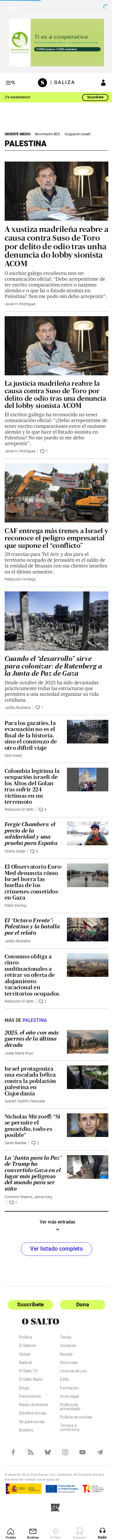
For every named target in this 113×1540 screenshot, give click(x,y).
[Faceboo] (13, 1461)
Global (24, 1363)
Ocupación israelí (77, 132)
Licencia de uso (71, 1380)
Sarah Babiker (16, 1151)
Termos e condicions (67, 1437)
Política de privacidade (68, 1416)
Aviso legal (67, 1405)
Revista (64, 1363)
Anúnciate (66, 1371)
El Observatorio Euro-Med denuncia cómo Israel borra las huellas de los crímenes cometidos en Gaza (31, 890)
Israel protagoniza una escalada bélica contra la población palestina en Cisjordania (30, 1089)
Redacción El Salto (19, 818)
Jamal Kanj (43, 1205)
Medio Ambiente (33, 1414)
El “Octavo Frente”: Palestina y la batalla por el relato (31, 935)
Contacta (65, 1355)
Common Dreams (18, 1205)
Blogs (24, 1397)
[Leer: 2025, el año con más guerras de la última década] (85, 1049)
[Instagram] (62, 1461)
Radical (25, 1371)
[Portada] (42, 80)
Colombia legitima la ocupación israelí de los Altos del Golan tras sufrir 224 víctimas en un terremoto (32, 794)
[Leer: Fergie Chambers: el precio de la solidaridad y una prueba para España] (84, 841)
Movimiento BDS (47, 132)
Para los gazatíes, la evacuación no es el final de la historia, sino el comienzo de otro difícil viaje (31, 743)
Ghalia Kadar (15, 860)
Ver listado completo (54, 1257)
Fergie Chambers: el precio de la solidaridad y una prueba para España (31, 842)
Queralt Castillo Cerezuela (25, 1109)
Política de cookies (74, 1426)
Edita (62, 1389)
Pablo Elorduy (16, 914)
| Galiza (60, 80)
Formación (67, 1397)
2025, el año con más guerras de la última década (32, 1047)
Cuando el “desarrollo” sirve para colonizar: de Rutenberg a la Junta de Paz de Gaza (54, 674)
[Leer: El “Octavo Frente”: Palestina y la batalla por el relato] (84, 937)
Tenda (63, 1346)
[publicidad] (54, 41)
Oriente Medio (17, 132)
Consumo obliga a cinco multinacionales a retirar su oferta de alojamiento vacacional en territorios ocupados (32, 983)
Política (25, 1346)
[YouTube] (79, 1461)
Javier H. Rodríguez (20, 305)
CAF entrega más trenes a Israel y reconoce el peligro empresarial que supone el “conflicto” (54, 545)
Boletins (26, 1439)
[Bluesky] (46, 1461)
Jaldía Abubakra (18, 716)
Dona (79, 1313)
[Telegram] (95, 1461)
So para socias (32, 1431)
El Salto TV (28, 1380)
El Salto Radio (31, 1389)
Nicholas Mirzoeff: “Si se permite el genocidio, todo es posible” (28, 1133)
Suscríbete (91, 95)
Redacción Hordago (20, 590)
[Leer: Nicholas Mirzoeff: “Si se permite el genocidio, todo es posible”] (85, 1133)
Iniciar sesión (99, 80)
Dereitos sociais (33, 1422)
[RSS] (29, 1461)
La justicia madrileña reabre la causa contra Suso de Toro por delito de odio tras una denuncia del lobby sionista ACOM (52, 396)
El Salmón (28, 1355)
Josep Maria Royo (19, 1061)
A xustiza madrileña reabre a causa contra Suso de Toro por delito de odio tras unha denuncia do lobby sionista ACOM (54, 241)
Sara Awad (13, 764)
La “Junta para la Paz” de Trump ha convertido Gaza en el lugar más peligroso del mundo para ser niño (31, 1182)
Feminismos (30, 1405)
